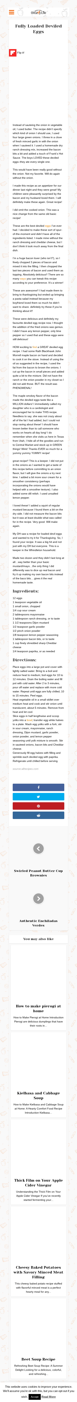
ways (23, 278)
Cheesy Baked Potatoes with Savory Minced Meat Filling (38, 1272)
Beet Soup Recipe (38, 1359)
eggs (48, 225)
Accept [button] (34, 1396)
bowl (29, 720)
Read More (48, 1396)
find (35, 347)
